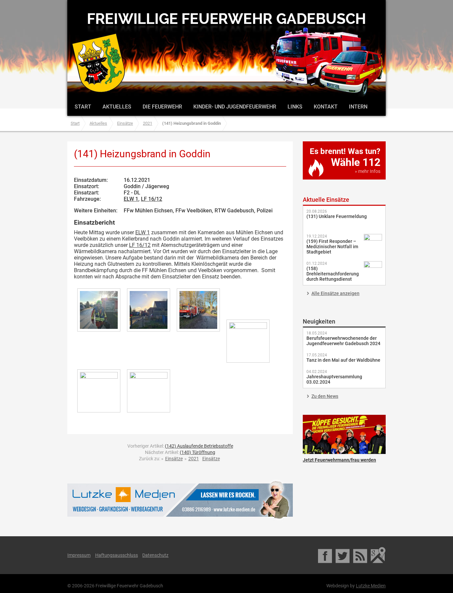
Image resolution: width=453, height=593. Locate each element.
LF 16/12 (151, 199)
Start (83, 107)
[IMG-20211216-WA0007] (148, 390)
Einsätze (125, 123)
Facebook (325, 555)
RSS (360, 555)
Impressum (79, 555)
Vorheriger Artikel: (180, 446)
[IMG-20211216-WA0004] (198, 310)
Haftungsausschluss (116, 555)
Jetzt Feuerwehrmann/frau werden (344, 434)
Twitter (343, 555)
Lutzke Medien (180, 500)
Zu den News (324, 396)
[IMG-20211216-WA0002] (98, 310)
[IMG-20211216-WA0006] (98, 390)
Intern (358, 107)
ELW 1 (131, 199)
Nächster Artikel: (180, 452)
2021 (147, 123)
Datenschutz (155, 555)
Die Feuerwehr (162, 107)
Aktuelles (116, 107)
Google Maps (378, 555)
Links (295, 107)
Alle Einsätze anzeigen (335, 293)
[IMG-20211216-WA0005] (248, 341)
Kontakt (326, 107)
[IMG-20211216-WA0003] (148, 310)
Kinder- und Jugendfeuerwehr (234, 107)
